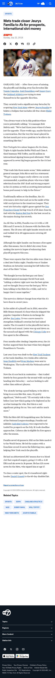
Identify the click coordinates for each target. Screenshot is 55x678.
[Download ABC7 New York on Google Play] (22, 656)
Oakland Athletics (15, 94)
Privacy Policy (7, 665)
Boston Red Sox (23, 213)
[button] (3, 3)
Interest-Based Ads (40, 668)
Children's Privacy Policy (38, 665)
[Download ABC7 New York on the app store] (8, 656)
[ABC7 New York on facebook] (4, 649)
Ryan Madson (27, 361)
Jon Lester (15, 318)
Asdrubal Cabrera (20, 423)
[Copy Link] (34, 44)
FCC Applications (25, 670)
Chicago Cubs (39, 331)
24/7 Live (19, 3)
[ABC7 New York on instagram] (17, 649)
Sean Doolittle (10, 361)
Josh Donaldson (27, 90)
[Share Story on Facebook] (5, 44)
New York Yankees (41, 354)
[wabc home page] (6, 613)
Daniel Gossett (17, 476)
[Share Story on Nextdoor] (22, 44)
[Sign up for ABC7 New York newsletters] (23, 649)
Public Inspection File (9, 670)
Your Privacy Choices (21, 665)
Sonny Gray (44, 90)
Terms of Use (28, 668)
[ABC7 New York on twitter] (11, 649)
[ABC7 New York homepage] (10, 4)
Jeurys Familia (42, 107)
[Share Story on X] (10, 44)
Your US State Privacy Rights (11, 668)
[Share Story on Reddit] (16, 44)
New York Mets (20, 107)
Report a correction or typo (13, 485)
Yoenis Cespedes (11, 90)
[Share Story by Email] (28, 44)
